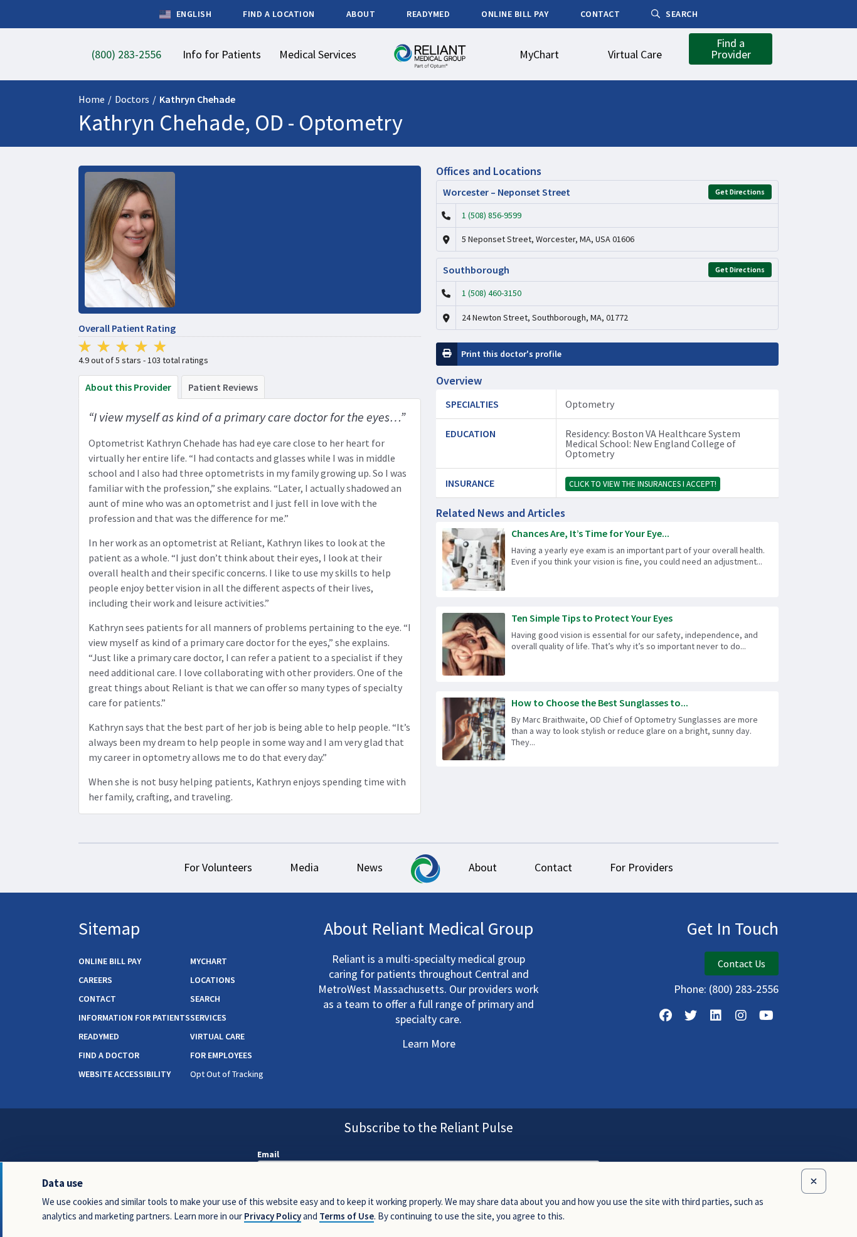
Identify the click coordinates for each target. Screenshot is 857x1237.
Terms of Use (346, 1216)
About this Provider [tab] (128, 387)
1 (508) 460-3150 (491, 293)
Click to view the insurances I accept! (642, 484)
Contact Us (741, 963)
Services (208, 1017)
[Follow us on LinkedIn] (715, 1015)
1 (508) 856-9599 (491, 215)
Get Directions (740, 191)
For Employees (221, 1055)
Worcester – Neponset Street (506, 192)
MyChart (208, 961)
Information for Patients (134, 1017)
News (369, 867)
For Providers (641, 867)
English (192, 13)
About (483, 867)
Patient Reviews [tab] (223, 387)
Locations (212, 979)
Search (205, 998)
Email (268, 1154)
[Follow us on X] (690, 1015)
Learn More (428, 1043)
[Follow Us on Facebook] (665, 1015)
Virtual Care (217, 1036)
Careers (95, 979)
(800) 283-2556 (744, 989)
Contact (553, 867)
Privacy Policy (272, 1216)
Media (304, 867)
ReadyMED (98, 1036)
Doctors (132, 99)
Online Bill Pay (109, 961)
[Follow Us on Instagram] (740, 1015)
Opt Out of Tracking (226, 1074)
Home (91, 99)
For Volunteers (218, 867)
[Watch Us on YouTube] (766, 1015)
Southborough (476, 270)
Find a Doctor (108, 1055)
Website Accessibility (124, 1074)
